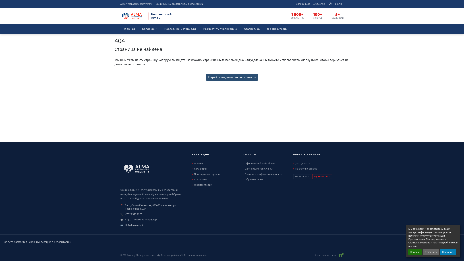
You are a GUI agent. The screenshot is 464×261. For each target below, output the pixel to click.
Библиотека (319, 3)
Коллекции (149, 28)
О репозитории (277, 28)
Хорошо (415, 252)
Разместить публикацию (220, 28)
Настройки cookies (306, 168)
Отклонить (431, 252)
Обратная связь (254, 179)
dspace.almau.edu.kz (325, 255)
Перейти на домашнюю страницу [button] (232, 77)
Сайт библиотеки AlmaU (259, 168)
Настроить (448, 252)
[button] (330, 4)
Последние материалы (180, 28)
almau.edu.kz (303, 3)
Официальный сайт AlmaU (260, 163)
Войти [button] (338, 3)
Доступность (302, 163)
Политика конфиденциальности (263, 174)
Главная (129, 28)
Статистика (252, 28)
